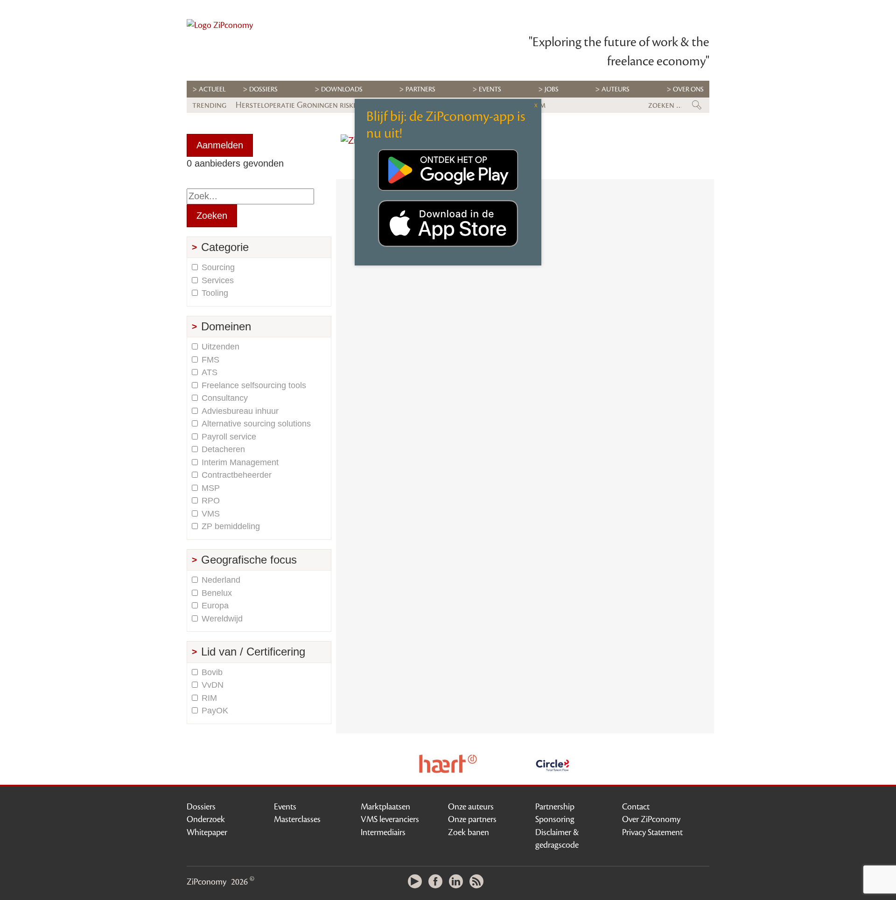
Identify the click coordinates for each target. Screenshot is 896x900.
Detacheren (223, 449)
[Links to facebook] (437, 882)
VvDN (213, 685)
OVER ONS (688, 89)
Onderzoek (206, 819)
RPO (211, 500)
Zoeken (211, 215)
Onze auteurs (471, 806)
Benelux (217, 593)
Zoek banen (468, 832)
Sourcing (218, 267)
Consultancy (225, 398)
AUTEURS (616, 89)
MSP (211, 488)
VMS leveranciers (390, 819)
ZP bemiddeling (231, 526)
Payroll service (229, 436)
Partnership (554, 806)
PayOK (215, 710)
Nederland (221, 580)
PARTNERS (420, 89)
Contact (636, 806)
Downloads (342, 89)
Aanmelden (219, 145)
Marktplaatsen (385, 806)
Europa (215, 605)
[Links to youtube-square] (417, 882)
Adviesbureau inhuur (240, 411)
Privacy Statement (652, 832)
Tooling (215, 293)
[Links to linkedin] (458, 882)
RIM (209, 698)
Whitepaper (207, 832)
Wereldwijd (222, 618)
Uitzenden (220, 346)
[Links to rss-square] (478, 882)
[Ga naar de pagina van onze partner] (448, 763)
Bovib (212, 672)
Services (218, 280)
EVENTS (490, 89)
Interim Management (240, 462)
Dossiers (263, 89)
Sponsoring (554, 819)
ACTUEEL (212, 89)
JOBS (552, 89)
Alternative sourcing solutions (256, 423)
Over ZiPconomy (651, 819)
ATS (209, 372)
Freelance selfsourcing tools (254, 385)
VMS (211, 513)
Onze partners (472, 819)
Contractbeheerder (237, 475)
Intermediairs (383, 832)
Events (285, 806)
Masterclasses (297, 819)
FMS (210, 359)
